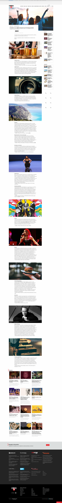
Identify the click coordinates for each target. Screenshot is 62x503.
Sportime (22, 0)
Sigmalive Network (11, 0)
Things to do (10, 379)
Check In (35, 0)
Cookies (44, 494)
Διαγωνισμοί (33, 494)
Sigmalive (17, 0)
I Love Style (31, 0)
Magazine (38, 0)
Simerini (20, 0)
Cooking (40, 0)
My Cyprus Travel (44, 0)
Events (21, 495)
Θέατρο (21, 494)
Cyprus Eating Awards (34, 495)
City (29, 0)
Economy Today (26, 0)
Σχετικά (10, 370)
